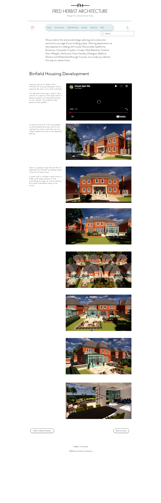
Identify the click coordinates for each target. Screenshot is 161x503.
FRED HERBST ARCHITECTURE (80, 11)
